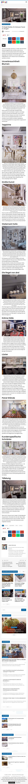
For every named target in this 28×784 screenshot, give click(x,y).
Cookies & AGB (7, 774)
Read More (18, 782)
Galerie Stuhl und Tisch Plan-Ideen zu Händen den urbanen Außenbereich (14, 660)
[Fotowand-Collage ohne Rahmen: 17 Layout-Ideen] (20, 578)
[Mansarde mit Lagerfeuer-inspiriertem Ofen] (4, 763)
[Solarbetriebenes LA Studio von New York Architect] (4, 758)
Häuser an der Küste (14, 627)
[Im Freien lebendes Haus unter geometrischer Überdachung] (4, 726)
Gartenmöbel (5, 657)
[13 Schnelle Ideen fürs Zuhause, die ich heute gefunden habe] (7, 578)
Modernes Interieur (6, 24)
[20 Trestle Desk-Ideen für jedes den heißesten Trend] (20, 593)
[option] (14, 626)
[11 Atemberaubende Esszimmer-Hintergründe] (4, 739)
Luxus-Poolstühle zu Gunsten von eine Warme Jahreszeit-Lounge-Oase (13, 671)
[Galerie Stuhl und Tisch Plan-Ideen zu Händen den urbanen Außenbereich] (14, 651)
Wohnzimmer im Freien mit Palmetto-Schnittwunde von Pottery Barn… (11, 689)
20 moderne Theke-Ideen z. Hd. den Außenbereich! (14, 698)
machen (6, 525)
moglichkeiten (11, 525)
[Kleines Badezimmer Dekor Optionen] (4, 745)
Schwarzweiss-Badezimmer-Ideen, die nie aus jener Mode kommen (21, 564)
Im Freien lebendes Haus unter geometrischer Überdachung (14, 725)
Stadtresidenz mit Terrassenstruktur (16, 718)
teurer (17, 525)
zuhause (20, 525)
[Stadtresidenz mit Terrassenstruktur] (4, 720)
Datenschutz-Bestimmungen (18, 774)
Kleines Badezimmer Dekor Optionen (16, 743)
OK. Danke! (11, 782)
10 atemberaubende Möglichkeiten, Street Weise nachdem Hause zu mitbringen (7, 564)
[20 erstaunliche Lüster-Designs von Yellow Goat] (7, 593)
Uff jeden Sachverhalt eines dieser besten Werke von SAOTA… (14, 630)
